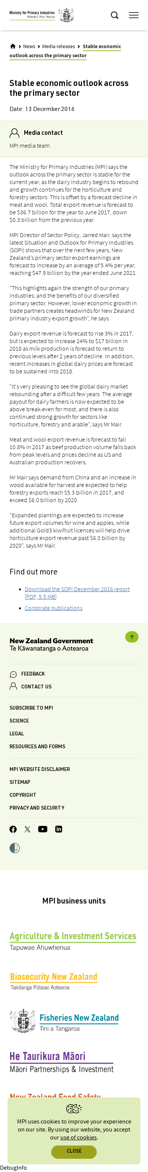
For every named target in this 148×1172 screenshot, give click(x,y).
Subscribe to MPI (31, 708)
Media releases (58, 46)
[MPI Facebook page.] (13, 830)
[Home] (12, 46)
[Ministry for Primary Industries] (41, 16)
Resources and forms (37, 747)
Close (74, 1151)
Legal (16, 734)
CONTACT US (36, 687)
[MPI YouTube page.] (42, 830)
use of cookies (78, 1138)
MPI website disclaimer (39, 770)
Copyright (22, 795)
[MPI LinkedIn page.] (58, 830)
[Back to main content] (132, 637)
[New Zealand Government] (74, 646)
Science (19, 721)
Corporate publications (53, 608)
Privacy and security (36, 808)
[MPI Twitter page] (27, 830)
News (29, 46)
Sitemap (19, 782)
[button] (14, 849)
